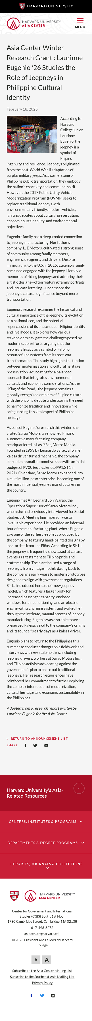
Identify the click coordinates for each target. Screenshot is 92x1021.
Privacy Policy (42, 983)
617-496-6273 (42, 928)
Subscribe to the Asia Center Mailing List (42, 971)
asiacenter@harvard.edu (42, 934)
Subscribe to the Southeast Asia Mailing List (42, 977)
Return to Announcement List (39, 738)
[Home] (37, 23)
